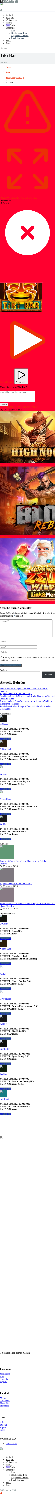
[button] (21, 297)
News (8, 40)
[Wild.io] (3, 771)
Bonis (12, 25)
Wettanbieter (11, 20)
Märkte (9, 22)
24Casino (4, 724)
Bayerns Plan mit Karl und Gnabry (16, 693)
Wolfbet (3, 824)
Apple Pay (4, 1379)
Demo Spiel (5, 465)
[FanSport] (3, 1071)
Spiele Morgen (17, 38)
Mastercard (5, 1374)
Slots (8, 43)
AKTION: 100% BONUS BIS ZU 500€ (19, 198)
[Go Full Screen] (27, 195)
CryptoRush (5, 799)
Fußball (3, 1425)
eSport (3, 1427)
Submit (4, 404)
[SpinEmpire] (3, 1096)
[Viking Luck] (3, 746)
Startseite (10, 15)
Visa (2, 1376)
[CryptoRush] (3, 796)
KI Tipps (10, 17)
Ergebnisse (10, 28)
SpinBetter (4, 1049)
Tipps (2, 1430)
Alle (2, 1422)
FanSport (4, 1074)
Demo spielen (21, 382)
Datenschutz (11, 1443)
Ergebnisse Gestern (19, 35)
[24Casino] (3, 721)
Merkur (3, 1398)
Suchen (3, 670)
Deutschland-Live (19, 33)
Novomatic (5, 1400)
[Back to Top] (1, 1492)
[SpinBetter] (3, 1046)
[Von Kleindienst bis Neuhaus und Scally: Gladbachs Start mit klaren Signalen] (7, 901)
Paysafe (3, 1381)
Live (13, 30)
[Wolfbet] (3, 821)
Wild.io (3, 774)
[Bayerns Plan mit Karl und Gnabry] (7, 881)
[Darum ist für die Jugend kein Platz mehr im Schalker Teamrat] (7, 858)
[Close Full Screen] (27, 259)
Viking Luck (5, 749)
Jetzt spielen (5, 739)
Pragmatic (4, 1406)
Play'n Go (4, 1403)
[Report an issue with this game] (27, 140)
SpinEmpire (5, 1099)
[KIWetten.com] (3, 7)
